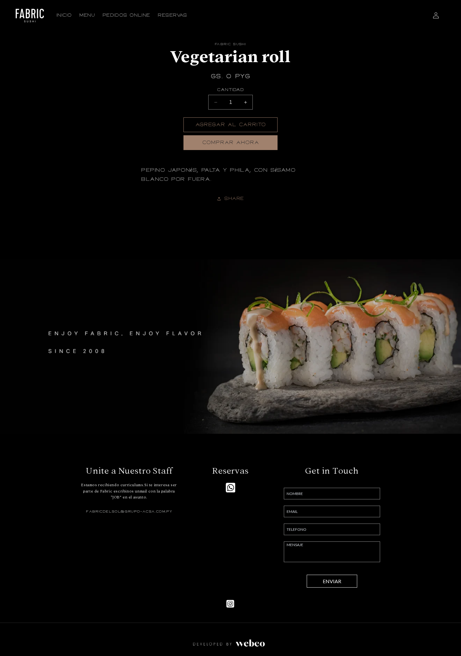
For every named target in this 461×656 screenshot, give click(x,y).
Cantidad (230, 89)
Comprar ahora (230, 143)
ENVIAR (332, 581)
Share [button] (234, 198)
